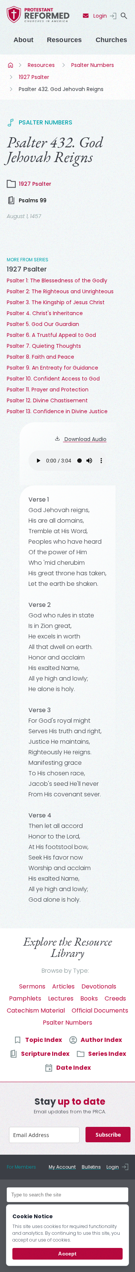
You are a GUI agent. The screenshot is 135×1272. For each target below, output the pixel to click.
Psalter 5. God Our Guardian (43, 324)
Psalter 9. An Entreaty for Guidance (52, 367)
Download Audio (84, 439)
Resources (64, 40)
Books (89, 998)
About (23, 40)
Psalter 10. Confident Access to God (53, 378)
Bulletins (91, 1167)
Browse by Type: (65, 970)
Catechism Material (36, 1010)
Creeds (115, 998)
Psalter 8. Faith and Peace (40, 357)
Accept (67, 1254)
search (123, 15)
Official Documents (100, 1010)
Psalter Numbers (92, 65)
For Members (21, 1167)
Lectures (61, 998)
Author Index (101, 1039)
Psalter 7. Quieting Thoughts (44, 346)
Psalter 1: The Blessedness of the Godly (57, 280)
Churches (111, 40)
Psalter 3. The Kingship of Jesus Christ (56, 302)
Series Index (107, 1053)
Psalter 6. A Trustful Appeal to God (51, 335)
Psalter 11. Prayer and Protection (47, 389)
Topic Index (43, 1039)
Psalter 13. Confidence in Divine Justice (57, 411)
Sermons (32, 986)
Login (100, 16)
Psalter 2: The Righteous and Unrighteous (60, 291)
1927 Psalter (34, 77)
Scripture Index (45, 1053)
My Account (62, 1167)
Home (11, 65)
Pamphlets (25, 998)
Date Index (73, 1067)
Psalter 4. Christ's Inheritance (45, 313)
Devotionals (98, 986)
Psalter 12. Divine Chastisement (47, 400)
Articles (63, 986)
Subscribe (108, 1134)
